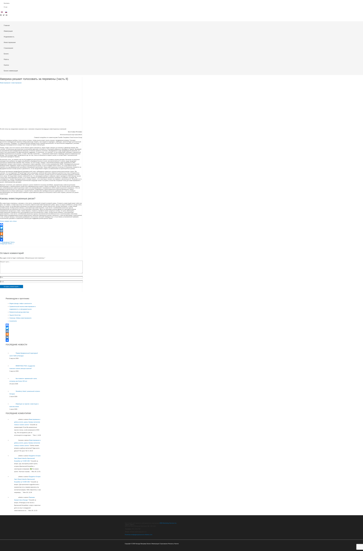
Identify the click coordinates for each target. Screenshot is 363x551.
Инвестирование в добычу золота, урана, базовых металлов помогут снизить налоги (27, 422)
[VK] (41, 236)
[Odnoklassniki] (41, 233)
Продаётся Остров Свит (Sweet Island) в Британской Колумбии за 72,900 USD (27, 458)
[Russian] (6, 12)
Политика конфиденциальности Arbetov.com (138, 534)
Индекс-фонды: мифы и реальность (20, 303)
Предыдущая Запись (7, 242)
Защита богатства (15, 315)
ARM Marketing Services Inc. (168, 523)
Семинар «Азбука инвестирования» (20, 318)
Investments (13, 321)
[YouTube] (6, 15)
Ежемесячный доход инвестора (19, 312)
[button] (0, 20)
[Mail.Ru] (41, 230)
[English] (2, 12)
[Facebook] (1, 15)
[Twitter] (4, 15)
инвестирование (16, 83)
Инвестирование (5, 83)
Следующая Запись (7, 243)
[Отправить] (41, 239)
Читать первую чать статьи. (8, 221)
